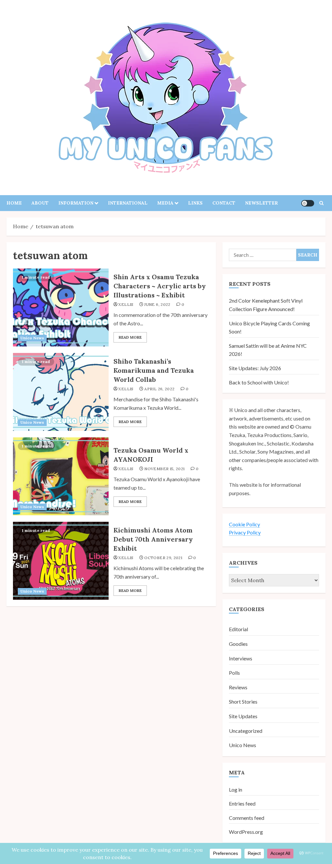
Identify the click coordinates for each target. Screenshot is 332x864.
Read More (130, 337)
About (40, 203)
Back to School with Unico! (259, 382)
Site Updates (243, 716)
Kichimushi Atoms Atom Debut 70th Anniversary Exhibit (153, 539)
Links (195, 203)
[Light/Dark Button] (307, 203)
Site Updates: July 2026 (255, 368)
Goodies (238, 644)
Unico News (32, 337)
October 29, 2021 (163, 557)
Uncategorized (245, 731)
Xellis (125, 304)
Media (165, 203)
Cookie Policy (244, 524)
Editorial (238, 629)
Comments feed (246, 818)
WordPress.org (246, 832)
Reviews (238, 687)
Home (14, 203)
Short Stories (243, 701)
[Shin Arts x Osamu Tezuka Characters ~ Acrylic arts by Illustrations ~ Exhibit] (61, 307)
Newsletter (261, 203)
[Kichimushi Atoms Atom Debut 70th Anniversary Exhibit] (61, 561)
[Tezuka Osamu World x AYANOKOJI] (61, 476)
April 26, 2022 (159, 388)
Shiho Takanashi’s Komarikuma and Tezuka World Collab (153, 370)
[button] (321, 203)
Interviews (240, 658)
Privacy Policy (245, 532)
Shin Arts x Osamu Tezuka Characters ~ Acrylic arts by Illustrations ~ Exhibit (159, 286)
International (128, 203)
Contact (223, 203)
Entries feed (242, 803)
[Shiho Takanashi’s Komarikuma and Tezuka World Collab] (61, 392)
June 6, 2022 (157, 304)
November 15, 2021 (164, 468)
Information (75, 203)
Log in (235, 789)
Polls (234, 673)
